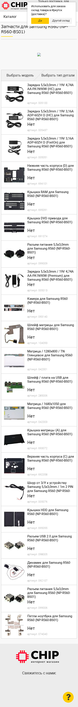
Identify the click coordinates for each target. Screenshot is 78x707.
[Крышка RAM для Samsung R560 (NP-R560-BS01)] (14, 201)
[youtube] (48, 682)
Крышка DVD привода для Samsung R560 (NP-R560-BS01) (49, 220)
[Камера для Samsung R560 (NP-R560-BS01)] (14, 308)
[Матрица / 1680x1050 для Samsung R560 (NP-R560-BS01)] (14, 413)
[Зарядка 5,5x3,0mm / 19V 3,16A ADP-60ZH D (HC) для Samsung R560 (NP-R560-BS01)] (14, 120)
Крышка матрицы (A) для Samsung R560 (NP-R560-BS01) (49, 432)
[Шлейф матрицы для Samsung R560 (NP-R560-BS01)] (14, 334)
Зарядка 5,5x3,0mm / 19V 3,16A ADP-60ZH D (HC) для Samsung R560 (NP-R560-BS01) (50, 115)
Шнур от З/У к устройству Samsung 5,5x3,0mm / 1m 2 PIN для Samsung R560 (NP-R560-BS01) (50, 489)
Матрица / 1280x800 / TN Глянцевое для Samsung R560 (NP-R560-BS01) (49, 355)
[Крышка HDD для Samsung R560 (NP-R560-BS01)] (14, 519)
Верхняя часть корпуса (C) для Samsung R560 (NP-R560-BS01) (50, 458)
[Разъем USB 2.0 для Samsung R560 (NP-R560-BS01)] (14, 545)
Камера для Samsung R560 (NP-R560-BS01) (47, 301)
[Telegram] (39, 682)
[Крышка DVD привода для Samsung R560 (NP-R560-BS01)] (14, 227)
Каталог (10, 17)
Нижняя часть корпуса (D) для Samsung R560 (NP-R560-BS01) (50, 168)
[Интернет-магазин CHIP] (15, 6)
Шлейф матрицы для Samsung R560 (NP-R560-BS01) (50, 327)
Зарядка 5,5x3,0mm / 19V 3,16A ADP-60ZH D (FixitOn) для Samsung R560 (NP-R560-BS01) (50, 142)
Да (40, 20)
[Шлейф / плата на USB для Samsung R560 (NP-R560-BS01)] (14, 387)
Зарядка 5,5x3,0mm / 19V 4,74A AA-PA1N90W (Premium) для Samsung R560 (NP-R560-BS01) (50, 275)
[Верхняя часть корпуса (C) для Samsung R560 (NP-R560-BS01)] (14, 466)
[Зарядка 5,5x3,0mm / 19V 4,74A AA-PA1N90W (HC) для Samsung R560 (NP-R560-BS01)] (14, 94)
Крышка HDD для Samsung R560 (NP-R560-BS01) (47, 512)
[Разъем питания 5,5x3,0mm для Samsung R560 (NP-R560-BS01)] (14, 254)
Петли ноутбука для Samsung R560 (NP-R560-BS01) (49, 618)
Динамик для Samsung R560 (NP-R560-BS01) (48, 565)
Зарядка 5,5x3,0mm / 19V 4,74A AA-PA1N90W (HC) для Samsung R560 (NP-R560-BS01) (50, 89)
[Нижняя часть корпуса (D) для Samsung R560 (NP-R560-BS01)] (14, 175)
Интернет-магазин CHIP (37, 656)
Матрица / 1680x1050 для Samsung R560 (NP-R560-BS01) (49, 406)
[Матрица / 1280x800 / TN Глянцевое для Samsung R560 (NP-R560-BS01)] (14, 360)
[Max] (30, 682)
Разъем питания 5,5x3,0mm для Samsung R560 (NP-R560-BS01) (48, 248)
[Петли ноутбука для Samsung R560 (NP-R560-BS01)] (14, 625)
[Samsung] (39, 55)
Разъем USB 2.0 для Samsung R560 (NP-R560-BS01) (49, 538)
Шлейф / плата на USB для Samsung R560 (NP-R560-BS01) (49, 380)
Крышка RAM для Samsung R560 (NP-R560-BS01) (47, 194)
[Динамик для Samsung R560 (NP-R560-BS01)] (14, 572)
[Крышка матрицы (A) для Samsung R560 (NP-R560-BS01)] (14, 439)
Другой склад (61, 20)
